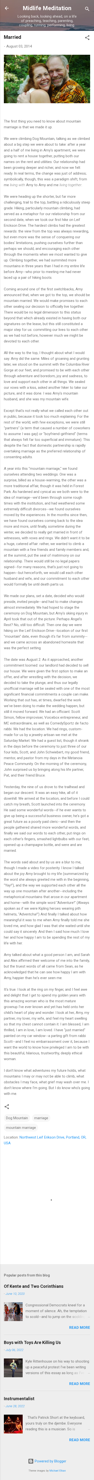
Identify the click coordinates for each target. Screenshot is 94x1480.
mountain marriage (21, 1127)
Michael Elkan (57, 1470)
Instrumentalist (19, 1398)
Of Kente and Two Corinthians (33, 1286)
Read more (79, 1327)
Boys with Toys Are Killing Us (32, 1342)
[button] (87, 38)
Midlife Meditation (47, 8)
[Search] (87, 9)
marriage (41, 1118)
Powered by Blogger (50, 1461)
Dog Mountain (17, 1118)
